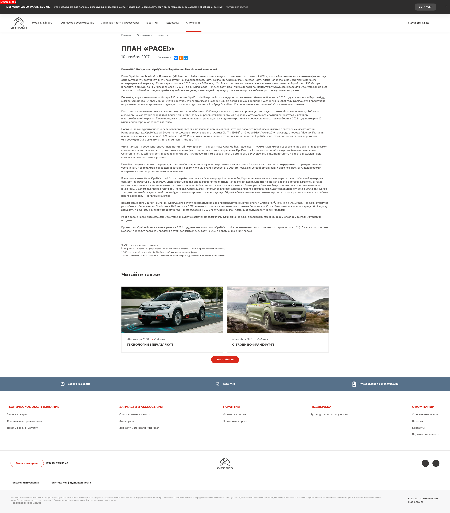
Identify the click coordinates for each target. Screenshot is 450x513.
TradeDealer (415, 502)
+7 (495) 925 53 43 (417, 23)
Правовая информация (26, 503)
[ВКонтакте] (176, 58)
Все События (225, 359)
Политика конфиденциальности (70, 482)
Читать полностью (237, 7)
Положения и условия (25, 482)
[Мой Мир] (186, 58)
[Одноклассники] (181, 58)
